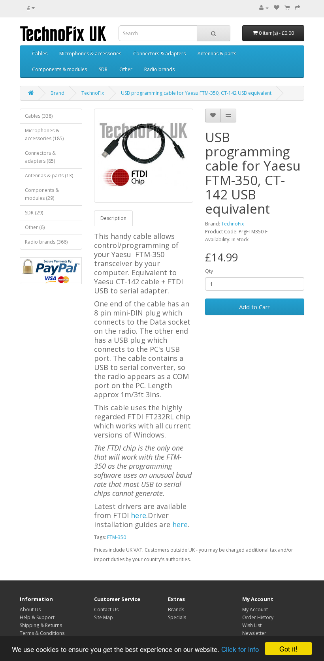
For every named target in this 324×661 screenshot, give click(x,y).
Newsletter (254, 633)
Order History (257, 617)
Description (113, 218)
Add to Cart (254, 307)
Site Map (103, 617)
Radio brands (159, 69)
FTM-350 (116, 537)
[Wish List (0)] (276, 7)
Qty (209, 271)
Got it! (288, 648)
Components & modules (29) (42, 194)
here (138, 515)
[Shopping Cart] (287, 7)
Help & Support (37, 617)
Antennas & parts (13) (49, 175)
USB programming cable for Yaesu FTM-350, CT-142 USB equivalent (196, 93)
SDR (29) (34, 212)
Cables (39, 53)
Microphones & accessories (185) (44, 134)
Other (125, 69)
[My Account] (264, 7)
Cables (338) (39, 116)
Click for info (240, 649)
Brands (176, 609)
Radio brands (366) (46, 241)
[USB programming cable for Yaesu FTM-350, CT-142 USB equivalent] (143, 156)
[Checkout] (297, 7)
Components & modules (59, 69)
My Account (255, 609)
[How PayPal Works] (51, 270)
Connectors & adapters (159, 53)
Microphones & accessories (90, 53)
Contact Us (106, 609)
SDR (103, 69)
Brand (57, 93)
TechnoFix (92, 93)
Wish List (252, 625)
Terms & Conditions (42, 633)
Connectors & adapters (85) (40, 157)
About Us (30, 609)
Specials (177, 617)
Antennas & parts (217, 53)
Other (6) (35, 227)
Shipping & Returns (41, 625)
